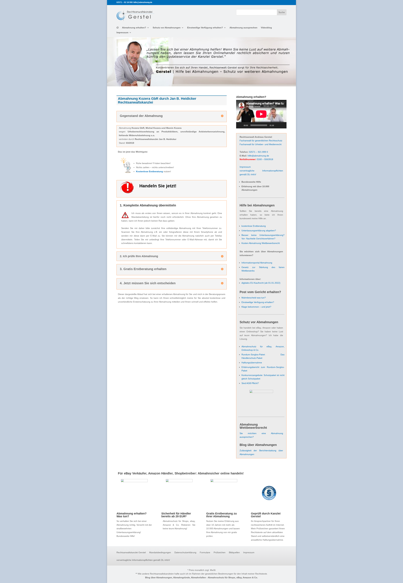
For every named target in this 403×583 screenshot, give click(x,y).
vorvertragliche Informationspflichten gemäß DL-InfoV (143, 560)
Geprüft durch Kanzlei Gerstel (266, 515)
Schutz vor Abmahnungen (167, 27)
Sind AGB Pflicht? (250, 383)
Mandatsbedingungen (160, 552)
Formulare (205, 552)
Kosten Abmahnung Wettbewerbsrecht (260, 243)
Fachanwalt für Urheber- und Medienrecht (260, 144)
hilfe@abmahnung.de (258, 155)
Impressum (122, 32)
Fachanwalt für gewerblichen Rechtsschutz (261, 140)
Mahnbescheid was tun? (253, 297)
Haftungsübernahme (251, 362)
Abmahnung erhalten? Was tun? (131, 515)
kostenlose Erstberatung (253, 226)
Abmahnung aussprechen (243, 27)
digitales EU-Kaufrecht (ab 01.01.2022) (260, 283)
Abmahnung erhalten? (134, 27)
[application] (261, 114)
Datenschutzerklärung (185, 552)
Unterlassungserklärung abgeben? (258, 230)
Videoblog (266, 27)
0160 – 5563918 (265, 159)
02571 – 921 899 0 (258, 152)
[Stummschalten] (277, 125)
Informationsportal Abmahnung (256, 262)
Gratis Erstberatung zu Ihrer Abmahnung (221, 515)
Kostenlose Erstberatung (149, 171)
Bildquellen (234, 552)
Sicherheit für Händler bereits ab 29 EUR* (176, 515)
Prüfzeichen (219, 552)
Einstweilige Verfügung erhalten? (205, 27)
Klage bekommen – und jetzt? (256, 307)
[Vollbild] (282, 125)
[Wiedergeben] (240, 125)
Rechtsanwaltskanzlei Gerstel (131, 552)
